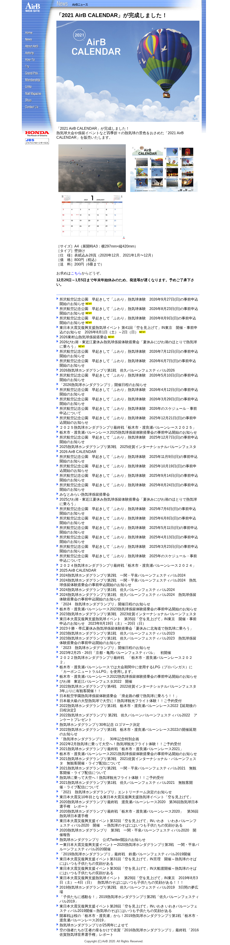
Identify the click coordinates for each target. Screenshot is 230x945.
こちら (76, 273)
